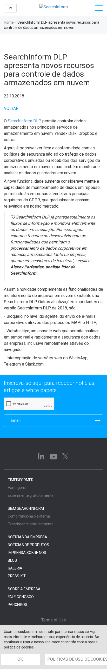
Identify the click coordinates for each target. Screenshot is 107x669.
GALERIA (15, 568)
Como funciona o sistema (29, 516)
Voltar (11, 108)
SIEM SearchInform (26, 508)
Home (9, 22)
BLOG (12, 560)
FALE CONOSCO (21, 597)
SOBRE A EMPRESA (24, 589)
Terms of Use (53, 620)
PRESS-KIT (17, 576)
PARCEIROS (17, 604)
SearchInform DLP (24, 120)
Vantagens (17, 488)
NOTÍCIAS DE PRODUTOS (28, 545)
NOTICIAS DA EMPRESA (27, 537)
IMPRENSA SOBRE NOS (27, 553)
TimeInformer (21, 480)
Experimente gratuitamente (31, 495)
